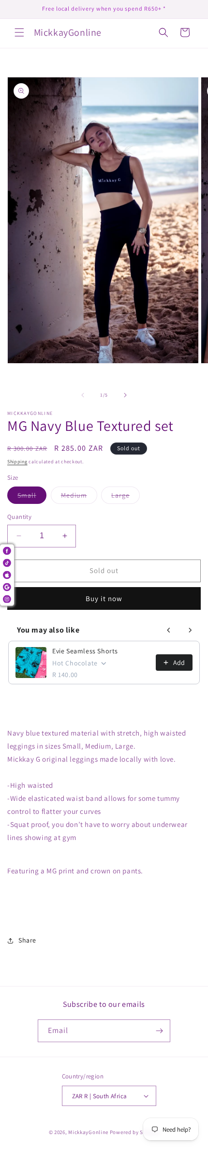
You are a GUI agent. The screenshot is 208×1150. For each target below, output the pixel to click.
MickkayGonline (88, 1132)
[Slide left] (82, 395)
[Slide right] (125, 395)
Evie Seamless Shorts (85, 651)
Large (125, 497)
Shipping (17, 461)
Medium (79, 497)
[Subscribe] (159, 1030)
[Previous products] (168, 630)
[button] (19, 32)
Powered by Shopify (135, 1132)
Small (31, 497)
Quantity (19, 517)
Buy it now (104, 598)
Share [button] (27, 940)
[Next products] (190, 630)
